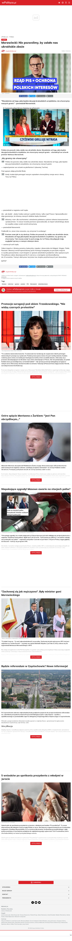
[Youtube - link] (36, 902)
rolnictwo (10, 284)
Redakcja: (4, 906)
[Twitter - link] (39, 902)
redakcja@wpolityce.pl (31, 275)
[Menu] (69, 2)
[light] (59, 2)
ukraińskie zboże (43, 284)
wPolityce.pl (4, 36)
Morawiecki (33, 284)
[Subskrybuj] (62, 2)
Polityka (12, 36)
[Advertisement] (38, 191)
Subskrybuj (3, 277)
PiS (28, 284)
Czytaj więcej (36, 377)
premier (23, 284)
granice (17, 284)
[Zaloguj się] (65, 2)
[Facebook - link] (32, 902)
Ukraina (4, 284)
